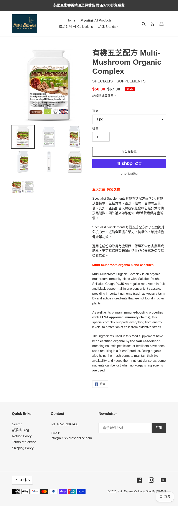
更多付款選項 (129, 174)
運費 (110, 95)
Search (17, 424)
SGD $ (21, 480)
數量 (95, 128)
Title (95, 111)
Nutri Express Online (130, 491)
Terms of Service (24, 442)
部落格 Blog (20, 430)
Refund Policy (22, 436)
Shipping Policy (23, 448)
